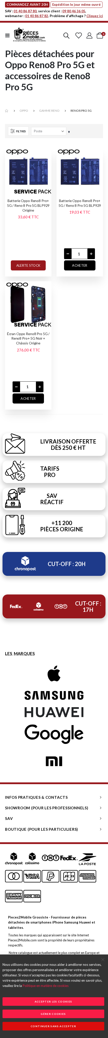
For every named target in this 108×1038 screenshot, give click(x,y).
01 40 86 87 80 (25, 11)
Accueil (7, 110)
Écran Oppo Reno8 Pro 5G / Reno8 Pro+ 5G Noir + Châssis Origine (28, 338)
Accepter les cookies (53, 1001)
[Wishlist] (78, 35)
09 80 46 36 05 (73, 11)
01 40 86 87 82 (36, 16)
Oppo (24, 110)
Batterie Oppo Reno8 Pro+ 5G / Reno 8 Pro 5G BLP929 (80, 203)
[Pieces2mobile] (29, 35)
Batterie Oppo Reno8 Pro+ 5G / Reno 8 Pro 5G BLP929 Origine (28, 205)
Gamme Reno (49, 110)
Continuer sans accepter (53, 1026)
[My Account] (89, 35)
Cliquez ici (94, 16)
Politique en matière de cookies (46, 986)
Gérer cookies (53, 1013)
